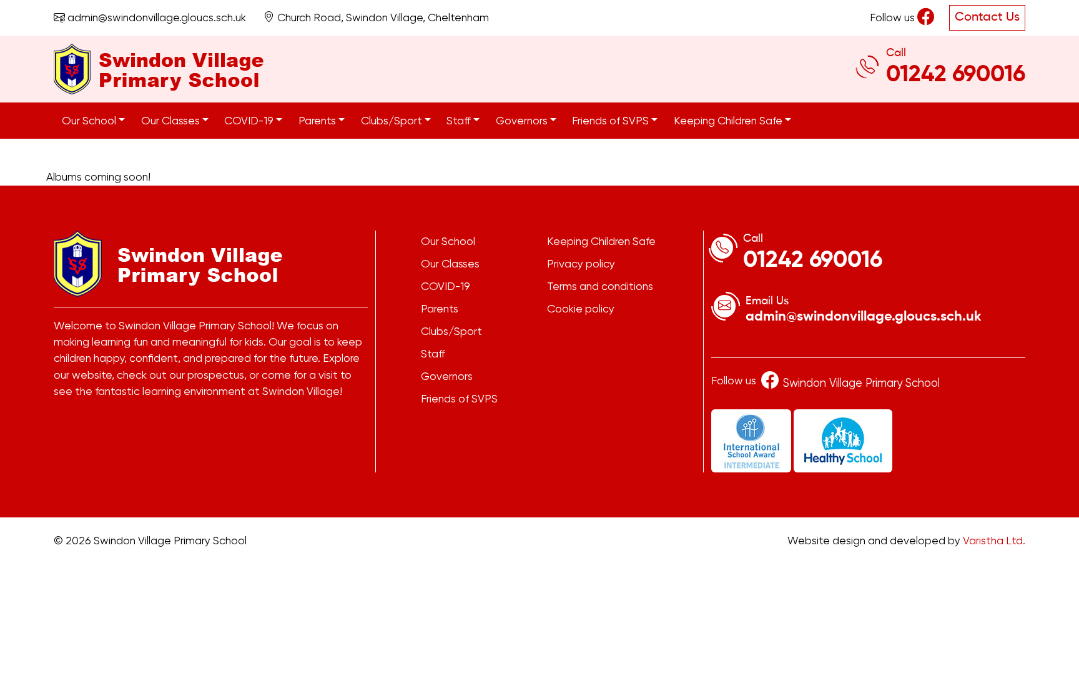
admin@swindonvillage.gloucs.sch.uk (155, 17)
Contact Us (987, 17)
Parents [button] (318, 120)
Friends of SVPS (459, 398)
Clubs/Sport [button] (393, 120)
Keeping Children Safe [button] (729, 120)
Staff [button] (459, 120)
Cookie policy (580, 308)
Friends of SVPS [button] (611, 120)
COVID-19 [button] (250, 120)
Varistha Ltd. (994, 540)
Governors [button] (523, 120)
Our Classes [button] (171, 120)
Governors (447, 376)
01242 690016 (955, 75)
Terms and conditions (600, 286)
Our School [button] (90, 120)
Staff (433, 353)
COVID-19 (445, 286)
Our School (448, 241)
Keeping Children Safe (601, 241)
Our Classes (450, 263)
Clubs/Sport (451, 331)
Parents (439, 308)
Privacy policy (581, 263)
